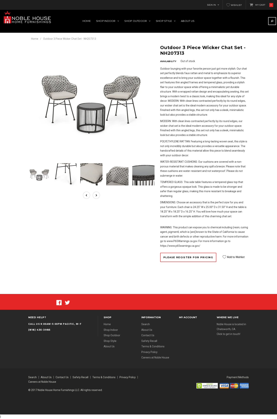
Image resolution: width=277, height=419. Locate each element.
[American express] (244, 385)
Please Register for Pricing (188, 257)
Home (34, 38)
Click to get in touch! (228, 334)
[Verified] (207, 385)
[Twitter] (67, 302)
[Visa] (224, 385)
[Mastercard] (234, 385)
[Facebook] (59, 302)
